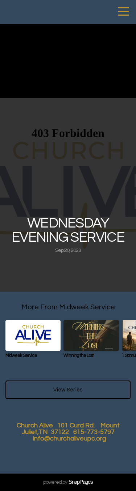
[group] (33, 342)
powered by (68, 482)
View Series (67, 390)
